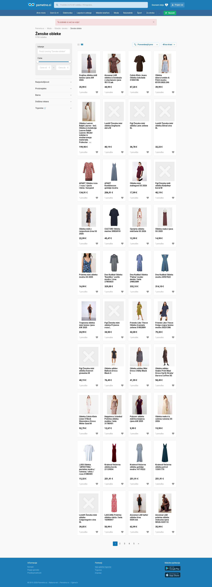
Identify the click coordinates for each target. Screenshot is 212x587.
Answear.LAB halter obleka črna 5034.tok (139, 517)
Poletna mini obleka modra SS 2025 (88, 276)
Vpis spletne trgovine (103, 567)
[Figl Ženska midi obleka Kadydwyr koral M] (165, 171)
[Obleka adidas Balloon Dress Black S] (114, 356)
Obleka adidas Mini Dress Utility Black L (138, 370)
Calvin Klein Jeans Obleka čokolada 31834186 (138, 77)
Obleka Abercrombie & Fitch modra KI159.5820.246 (162, 79)
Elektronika (67, 13)
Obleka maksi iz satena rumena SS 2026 (163, 418)
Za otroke (150, 13)
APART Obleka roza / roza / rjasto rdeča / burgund (88, 185)
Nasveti (171, 13)
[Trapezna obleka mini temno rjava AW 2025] (88, 311)
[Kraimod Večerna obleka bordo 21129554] (114, 452)
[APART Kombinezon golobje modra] (114, 171)
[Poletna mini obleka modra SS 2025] (88, 263)
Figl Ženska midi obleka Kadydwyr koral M (163, 185)
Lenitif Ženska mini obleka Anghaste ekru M (113, 125)
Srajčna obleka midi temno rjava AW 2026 (88, 77)
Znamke (98, 573)
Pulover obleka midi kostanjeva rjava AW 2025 (137, 418)
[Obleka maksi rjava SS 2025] (165, 217)
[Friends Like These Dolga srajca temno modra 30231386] (165, 311)
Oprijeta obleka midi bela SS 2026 (138, 230)
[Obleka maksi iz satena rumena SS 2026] (165, 404)
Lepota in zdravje (84, 13)
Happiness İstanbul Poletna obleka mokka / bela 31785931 (113, 420)
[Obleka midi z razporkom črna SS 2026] (88, 217)
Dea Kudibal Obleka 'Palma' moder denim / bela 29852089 (139, 278)
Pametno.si (39, 28)
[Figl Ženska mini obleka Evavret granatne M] (88, 356)
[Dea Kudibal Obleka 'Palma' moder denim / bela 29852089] (139, 263)
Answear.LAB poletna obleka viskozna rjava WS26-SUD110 (162, 518)
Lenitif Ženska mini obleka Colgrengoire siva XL (88, 518)
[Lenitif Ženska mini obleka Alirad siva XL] (165, 111)
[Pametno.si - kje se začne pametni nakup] (39, 5)
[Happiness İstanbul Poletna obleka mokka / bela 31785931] (114, 404)
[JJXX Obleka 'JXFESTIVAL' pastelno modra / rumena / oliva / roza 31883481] (88, 452)
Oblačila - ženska (60, 28)
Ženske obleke (76, 28)
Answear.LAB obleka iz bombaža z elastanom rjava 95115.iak (113, 79)
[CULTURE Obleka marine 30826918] (114, 217)
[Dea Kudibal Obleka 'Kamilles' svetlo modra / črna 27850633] (114, 263)
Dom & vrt (54, 13)
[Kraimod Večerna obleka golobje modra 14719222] (139, 452)
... (159, 13)
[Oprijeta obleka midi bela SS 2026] (139, 217)
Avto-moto (41, 13)
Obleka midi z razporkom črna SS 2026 (88, 231)
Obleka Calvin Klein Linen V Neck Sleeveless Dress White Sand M (88, 420)
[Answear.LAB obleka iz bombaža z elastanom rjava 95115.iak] (114, 63)
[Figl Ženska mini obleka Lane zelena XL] (139, 111)
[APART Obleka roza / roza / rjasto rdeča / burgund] (88, 171)
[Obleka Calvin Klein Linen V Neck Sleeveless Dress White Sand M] (88, 404)
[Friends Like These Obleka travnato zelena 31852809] (139, 311)
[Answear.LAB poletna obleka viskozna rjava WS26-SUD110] (165, 503)
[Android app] (173, 568)
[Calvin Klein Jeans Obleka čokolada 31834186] (139, 63)
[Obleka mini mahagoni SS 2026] (139, 171)
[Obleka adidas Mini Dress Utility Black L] (139, 356)
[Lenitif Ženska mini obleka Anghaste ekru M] (114, 111)
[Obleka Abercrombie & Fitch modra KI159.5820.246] (165, 63)
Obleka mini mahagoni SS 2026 (138, 184)
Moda (116, 13)
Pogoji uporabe (33, 570)
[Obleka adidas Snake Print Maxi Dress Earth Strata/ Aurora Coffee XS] (165, 356)
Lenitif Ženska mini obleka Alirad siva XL (164, 125)
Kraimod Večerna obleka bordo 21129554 (112, 466)
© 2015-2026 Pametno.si (37, 583)
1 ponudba (83, 92)
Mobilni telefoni (102, 13)
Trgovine (98, 570)
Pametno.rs (64, 583)
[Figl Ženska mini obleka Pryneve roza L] (114, 311)
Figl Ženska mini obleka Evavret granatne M (86, 370)
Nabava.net (53, 583)
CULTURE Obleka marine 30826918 (112, 230)
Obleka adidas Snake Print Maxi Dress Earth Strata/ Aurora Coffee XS (164, 372)
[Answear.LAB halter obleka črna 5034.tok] (139, 503)
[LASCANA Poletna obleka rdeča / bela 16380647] (114, 503)
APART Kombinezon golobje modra (111, 185)
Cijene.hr (74, 583)
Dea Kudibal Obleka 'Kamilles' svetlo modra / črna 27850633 (113, 278)
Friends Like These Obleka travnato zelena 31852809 (139, 325)
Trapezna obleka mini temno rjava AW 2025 (87, 325)
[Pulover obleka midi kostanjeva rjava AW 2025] (139, 404)
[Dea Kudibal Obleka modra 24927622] (165, 263)
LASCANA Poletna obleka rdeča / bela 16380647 (113, 517)
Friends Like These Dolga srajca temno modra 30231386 (164, 325)
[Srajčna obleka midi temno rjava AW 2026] (88, 63)
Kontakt (30, 567)
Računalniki (128, 13)
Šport (139, 13)
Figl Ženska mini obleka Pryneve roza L (112, 325)
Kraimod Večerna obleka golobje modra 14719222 (138, 466)
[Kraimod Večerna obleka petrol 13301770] (165, 452)
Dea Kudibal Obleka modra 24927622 (164, 276)
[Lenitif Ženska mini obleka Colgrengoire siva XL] (88, 503)
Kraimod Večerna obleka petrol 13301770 (163, 466)
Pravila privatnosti (34, 573)
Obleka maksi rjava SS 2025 (164, 230)
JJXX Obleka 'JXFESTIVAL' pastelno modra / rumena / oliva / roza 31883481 (87, 469)
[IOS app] (173, 575)
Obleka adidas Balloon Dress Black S (111, 370)
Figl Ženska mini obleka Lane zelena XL (139, 125)
